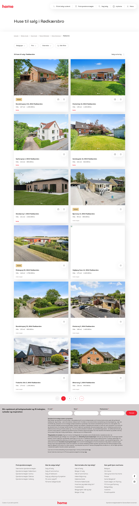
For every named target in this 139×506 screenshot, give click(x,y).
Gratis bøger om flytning (112, 481)
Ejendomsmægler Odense (25, 476)
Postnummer (104, 409)
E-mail (50, 409)
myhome (119, 6)
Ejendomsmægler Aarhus (24, 474)
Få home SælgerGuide (53, 481)
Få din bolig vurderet (63, 6)
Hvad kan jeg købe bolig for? (84, 484)
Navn (76, 409)
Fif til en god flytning (111, 484)
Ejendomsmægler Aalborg (25, 479)
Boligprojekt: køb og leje (83, 489)
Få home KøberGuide (82, 481)
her (90, 449)
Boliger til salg (24, 35)
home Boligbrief (109, 479)
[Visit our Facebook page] (134, 476)
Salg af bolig (49, 468)
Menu (132, 6)
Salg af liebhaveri (51, 474)
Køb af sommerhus (81, 474)
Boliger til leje (79, 492)
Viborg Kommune (56, 35)
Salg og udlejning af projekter (55, 476)
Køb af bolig (79, 468)
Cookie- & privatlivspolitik (10, 502)
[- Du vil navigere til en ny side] (81, 398)
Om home (107, 471)
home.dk (16, 35)
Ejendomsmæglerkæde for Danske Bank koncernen (121, 502)
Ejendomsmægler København (26, 471)
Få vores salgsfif (51, 479)
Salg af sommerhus (52, 471)
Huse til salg (34, 35)
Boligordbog (108, 487)
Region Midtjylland (44, 35)
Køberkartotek (80, 479)
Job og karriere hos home (113, 474)
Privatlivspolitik (109, 492)
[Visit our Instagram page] (134, 481)
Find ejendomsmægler (86, 6)
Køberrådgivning (80, 476)
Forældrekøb (79, 487)
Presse (106, 476)
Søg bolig (105, 6)
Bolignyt (107, 468)
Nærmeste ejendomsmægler (26, 468)
